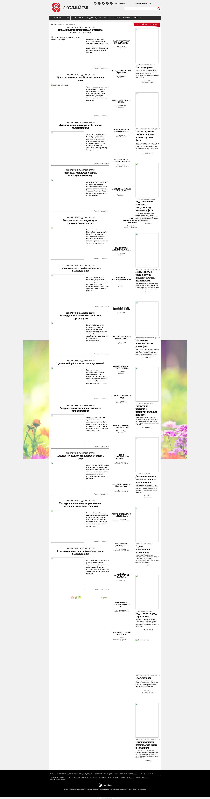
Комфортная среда (61, 18)
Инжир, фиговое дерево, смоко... (121, 131)
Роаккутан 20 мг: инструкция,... (121, 367)
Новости (121, 77)
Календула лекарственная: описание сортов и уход (80, 316)
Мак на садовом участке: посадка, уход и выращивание (80, 552)
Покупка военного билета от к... (121, 338)
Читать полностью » (101, 68)
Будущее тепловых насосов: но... (121, 190)
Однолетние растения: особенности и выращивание (80, 269)
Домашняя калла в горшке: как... (121, 515)
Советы (137, 18)
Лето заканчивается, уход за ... (121, 575)
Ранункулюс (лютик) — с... (121, 544)
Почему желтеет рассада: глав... (121, 42)
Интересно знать (121, 48)
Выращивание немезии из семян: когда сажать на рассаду (80, 31)
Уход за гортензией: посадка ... (121, 633)
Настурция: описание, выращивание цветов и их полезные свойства (80, 504)
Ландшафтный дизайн (121, 463)
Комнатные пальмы (127, 778)
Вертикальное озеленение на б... (121, 160)
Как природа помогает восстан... (121, 249)
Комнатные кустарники (89, 778)
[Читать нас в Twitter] (103, 4)
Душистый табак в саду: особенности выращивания (80, 126)
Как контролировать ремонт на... (131, 220)
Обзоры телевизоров (57, 780)
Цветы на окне (78, 18)
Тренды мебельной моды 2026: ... (121, 71)
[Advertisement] (79, 618)
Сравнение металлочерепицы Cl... (121, 279)
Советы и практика (131, 227)
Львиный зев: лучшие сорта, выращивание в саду (80, 173)
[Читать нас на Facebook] (107, 4)
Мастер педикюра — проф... (121, 101)
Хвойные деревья (121, 774)
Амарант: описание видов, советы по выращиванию (80, 409)
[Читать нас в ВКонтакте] (112, 4)
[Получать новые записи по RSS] (99, 4)
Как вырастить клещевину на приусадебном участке (80, 221)
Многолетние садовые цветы (121, 640)
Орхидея (116, 778)
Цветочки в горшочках (121, 521)
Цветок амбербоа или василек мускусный (80, 363)
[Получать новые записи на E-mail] (95, 4)
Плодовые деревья (112, 18)
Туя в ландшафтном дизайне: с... (121, 457)
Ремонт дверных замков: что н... (121, 426)
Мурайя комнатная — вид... (121, 397)
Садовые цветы (94, 18)
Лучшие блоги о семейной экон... (121, 308)
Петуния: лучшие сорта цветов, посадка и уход (80, 456)
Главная (52, 774)
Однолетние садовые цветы (80, 27)
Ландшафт (127, 18)
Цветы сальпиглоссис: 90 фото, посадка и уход (80, 78)
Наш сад (53, 24)
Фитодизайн (132, 774)
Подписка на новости (143, 3)
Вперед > (104, 598)
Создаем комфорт (105, 778)
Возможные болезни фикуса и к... (121, 604)
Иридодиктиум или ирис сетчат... (121, 485)
